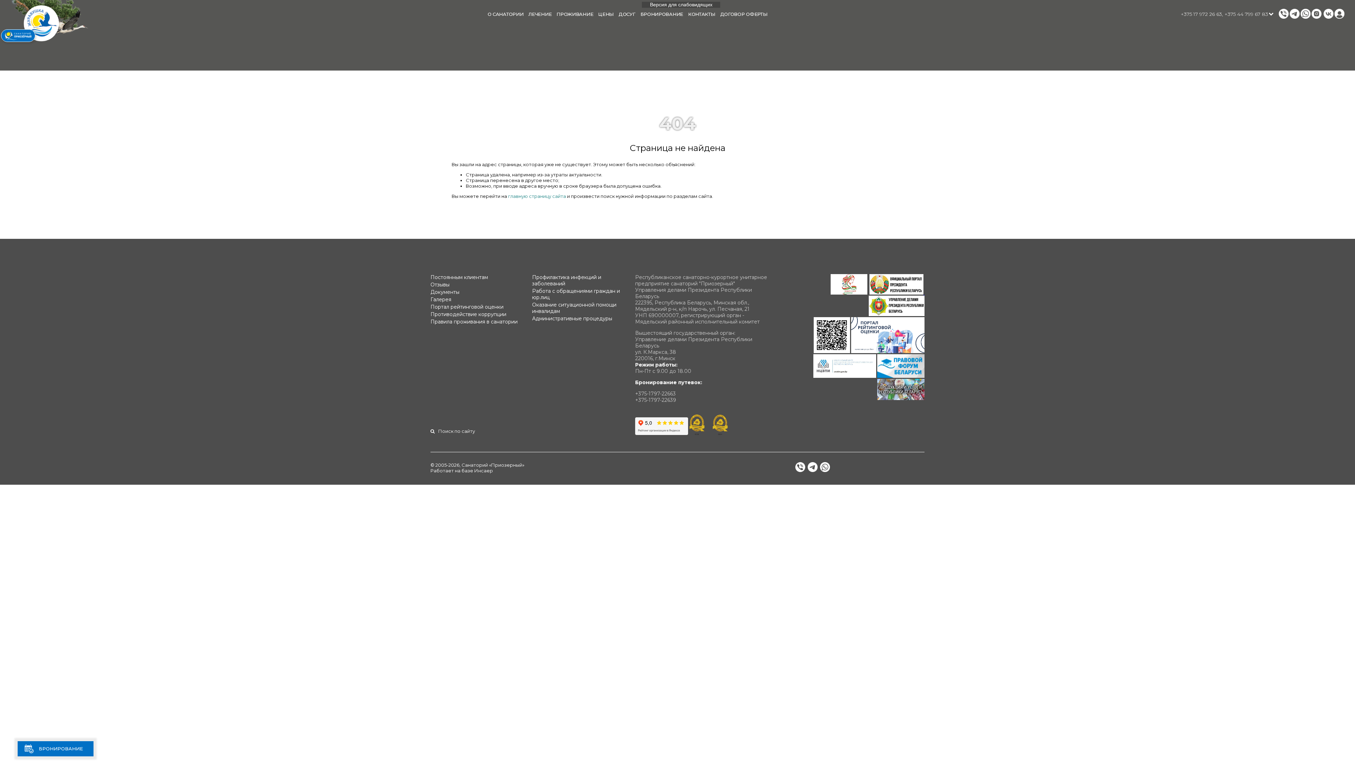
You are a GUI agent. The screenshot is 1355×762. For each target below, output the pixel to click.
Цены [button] (606, 14)
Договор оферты (743, 14)
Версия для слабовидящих (681, 4)
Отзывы (440, 285)
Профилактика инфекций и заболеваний (566, 280)
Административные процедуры (572, 318)
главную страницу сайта (537, 196)
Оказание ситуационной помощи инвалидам (574, 308)
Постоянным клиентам (459, 277)
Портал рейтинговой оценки (467, 307)
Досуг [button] (627, 14)
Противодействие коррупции (468, 314)
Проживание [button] (574, 14)
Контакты (701, 14)
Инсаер (483, 470)
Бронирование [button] (661, 14)
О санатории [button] (506, 14)
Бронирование (61, 748)
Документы (444, 292)
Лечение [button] (540, 14)
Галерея (440, 299)
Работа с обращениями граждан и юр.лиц (576, 294)
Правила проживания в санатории (474, 322)
